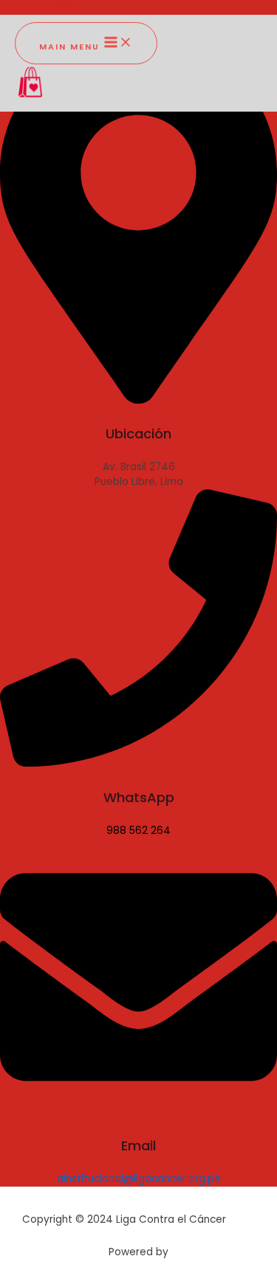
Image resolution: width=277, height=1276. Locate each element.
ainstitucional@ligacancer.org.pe (139, 1179)
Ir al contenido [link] (36, 7)
